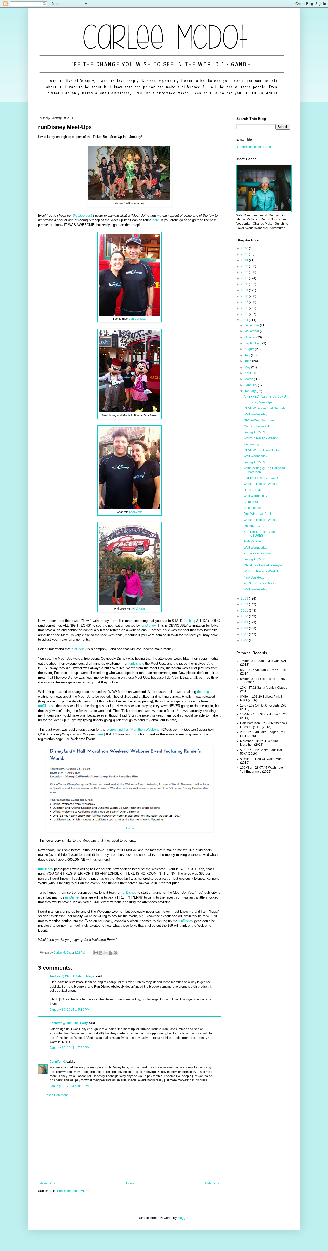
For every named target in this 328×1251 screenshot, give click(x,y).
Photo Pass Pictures (258, 553)
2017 (245, 302)
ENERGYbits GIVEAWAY (261, 478)
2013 (245, 598)
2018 (245, 296)
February (251, 385)
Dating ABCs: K (254, 559)
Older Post (212, 1183)
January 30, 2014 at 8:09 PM (69, 1086)
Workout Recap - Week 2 (261, 520)
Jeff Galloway (137, 318)
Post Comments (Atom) (73, 1191)
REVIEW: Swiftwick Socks (261, 450)
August (249, 349)
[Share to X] (105, 952)
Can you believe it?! (257, 426)
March (249, 379)
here (155, 220)
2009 (245, 622)
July (247, 355)
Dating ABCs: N (254, 432)
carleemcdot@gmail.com (253, 147)
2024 (245, 260)
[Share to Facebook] (110, 952)
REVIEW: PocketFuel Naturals (264, 408)
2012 (245, 604)
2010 (245, 616)
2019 (245, 290)
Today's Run (252, 541)
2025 (245, 254)
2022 (245, 272)
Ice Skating (251, 444)
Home (130, 1183)
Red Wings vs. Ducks (258, 514)
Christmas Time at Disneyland (264, 565)
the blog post (82, 215)
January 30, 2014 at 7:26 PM (69, 1048)
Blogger (182, 1218)
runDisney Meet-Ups (258, 402)
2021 (245, 278)
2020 (245, 284)
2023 (245, 266)
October (250, 337)
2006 (245, 640)
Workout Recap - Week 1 (261, 571)
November (252, 331)
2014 (245, 320)
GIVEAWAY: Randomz (259, 420)
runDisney (148, 625)
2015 (245, 314)
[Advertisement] (129, 1139)
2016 (245, 308)
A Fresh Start (252, 502)
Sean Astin (135, 512)
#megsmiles (252, 508)
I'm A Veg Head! (254, 577)
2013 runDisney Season (261, 583)
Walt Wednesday (255, 414)
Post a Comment (56, 1095)
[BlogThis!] (100, 952)
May (247, 367)
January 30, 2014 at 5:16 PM (69, 1009)
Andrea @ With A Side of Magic (72, 976)
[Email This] (95, 952)
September (252, 343)
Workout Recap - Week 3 (261, 484)
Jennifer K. (58, 1061)
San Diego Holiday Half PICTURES (260, 533)
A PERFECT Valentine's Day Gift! (266, 396)
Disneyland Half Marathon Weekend (132, 729)
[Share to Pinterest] (115, 952)
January (250, 391)
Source (129, 828)
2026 (245, 248)
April (248, 373)
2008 (245, 628)
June (248, 361)
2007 (245, 634)
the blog (189, 621)
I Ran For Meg (253, 490)
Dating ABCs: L (254, 526)
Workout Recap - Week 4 (261, 438)
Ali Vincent (138, 608)
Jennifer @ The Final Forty (69, 1023)
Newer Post (47, 1183)
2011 (245, 610)
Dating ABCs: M (254, 462)
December (252, 325)
